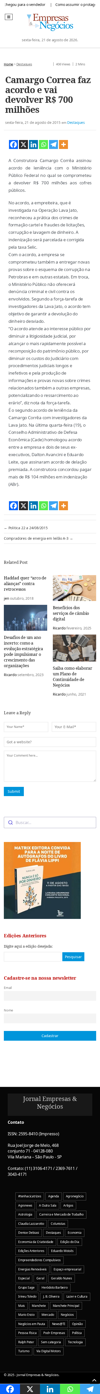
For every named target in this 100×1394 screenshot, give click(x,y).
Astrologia (25, 1214)
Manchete (39, 1305)
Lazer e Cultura (76, 1296)
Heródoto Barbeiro (55, 1287)
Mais (21, 1305)
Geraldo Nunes (61, 1278)
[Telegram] (53, 144)
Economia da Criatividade (35, 1242)
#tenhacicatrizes (29, 1196)
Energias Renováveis (32, 1269)
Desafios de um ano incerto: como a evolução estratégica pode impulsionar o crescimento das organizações (23, 651)
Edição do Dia (69, 1242)
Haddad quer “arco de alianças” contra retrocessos (25, 583)
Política (77, 1333)
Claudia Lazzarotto (31, 1223)
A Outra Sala (47, 1205)
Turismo (23, 1351)
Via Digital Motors (48, 1351)
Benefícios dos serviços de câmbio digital (71, 613)
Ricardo (59, 628)
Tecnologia (75, 1342)
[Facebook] (13, 144)
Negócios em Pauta (31, 1324)
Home (8, 64)
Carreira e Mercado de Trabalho (61, 1214)
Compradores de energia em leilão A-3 (38, 538)
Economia (74, 1232)
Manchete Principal (66, 1305)
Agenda (53, 1196)
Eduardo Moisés (62, 1251)
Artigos (68, 1205)
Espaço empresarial (67, 1269)
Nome (8, 1010)
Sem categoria (51, 1342)
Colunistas (58, 1223)
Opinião (77, 1324)
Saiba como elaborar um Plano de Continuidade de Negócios (72, 676)
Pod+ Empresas (54, 1333)
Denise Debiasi (28, 1232)
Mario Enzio (26, 1314)
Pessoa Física (27, 1333)
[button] (9, 17)
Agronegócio (75, 1196)
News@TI (58, 1324)
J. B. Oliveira (51, 1296)
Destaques (24, 64)
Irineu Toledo (27, 1296)
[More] (63, 144)
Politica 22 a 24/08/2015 (26, 527)
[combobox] (50, 822)
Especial (23, 1278)
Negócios (67, 1314)
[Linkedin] (33, 144)
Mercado (48, 1314)
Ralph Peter (26, 1342)
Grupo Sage (26, 1287)
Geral (40, 1278)
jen (6, 598)
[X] (23, 144)
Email (8, 988)
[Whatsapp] (43, 144)
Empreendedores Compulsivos (39, 1260)
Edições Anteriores (31, 1251)
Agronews (25, 1205)
